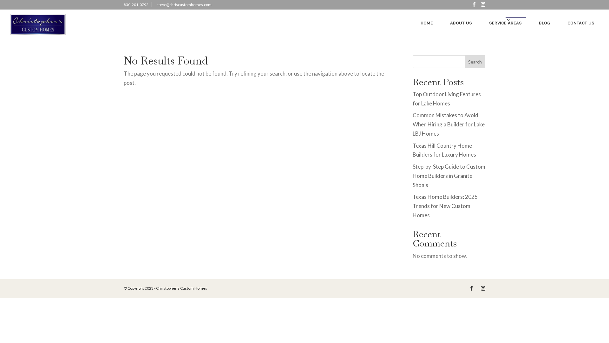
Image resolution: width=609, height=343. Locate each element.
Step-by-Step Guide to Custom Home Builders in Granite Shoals (449, 175)
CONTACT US (580, 23)
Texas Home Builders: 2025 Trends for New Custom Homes (445, 206)
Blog (544, 23)
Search (475, 61)
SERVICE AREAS (505, 23)
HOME (427, 23)
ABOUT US (461, 23)
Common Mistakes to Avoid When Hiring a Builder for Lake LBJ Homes (449, 124)
